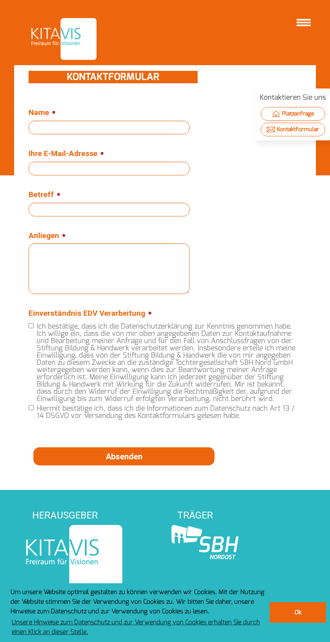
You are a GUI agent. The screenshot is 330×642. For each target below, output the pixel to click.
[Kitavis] (64, 39)
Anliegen (45, 235)
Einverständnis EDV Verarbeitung (88, 313)
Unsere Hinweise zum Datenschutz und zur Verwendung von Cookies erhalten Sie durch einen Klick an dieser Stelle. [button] (136, 627)
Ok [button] (298, 612)
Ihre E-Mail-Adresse (64, 153)
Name (40, 112)
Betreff (42, 194)
